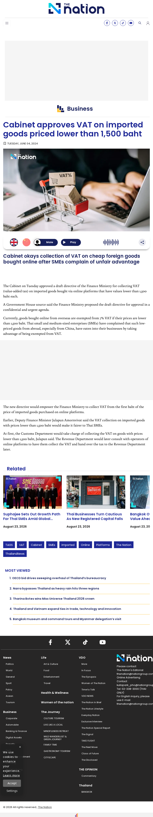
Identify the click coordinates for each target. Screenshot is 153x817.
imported (68, 545)
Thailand (85, 785)
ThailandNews (15, 554)
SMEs (51, 545)
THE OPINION (88, 769)
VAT (22, 545)
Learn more (11, 775)
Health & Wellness (55, 693)
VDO (82, 658)
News (7, 658)
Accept (12, 783)
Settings (12, 791)
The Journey (50, 712)
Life (43, 658)
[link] (32, 505)
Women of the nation (57, 702)
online (85, 545)
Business (10, 712)
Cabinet (36, 545)
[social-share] (107, 23)
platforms (103, 545)
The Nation (123, 545)
